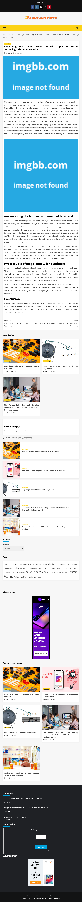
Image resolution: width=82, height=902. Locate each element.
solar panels (65, 572)
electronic (20, 567)
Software (24, 468)
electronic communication (34, 568)
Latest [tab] (7, 437)
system (73, 571)
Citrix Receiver (23, 564)
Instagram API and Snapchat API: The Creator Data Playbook (43, 471)
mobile (66, 568)
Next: (60, 323)
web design (32, 577)
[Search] (77, 28)
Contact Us (30, 896)
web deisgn (23, 577)
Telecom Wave (7, 34)
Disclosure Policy (42, 896)
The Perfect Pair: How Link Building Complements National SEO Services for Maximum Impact (21, 407)
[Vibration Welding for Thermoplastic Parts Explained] (21, 351)
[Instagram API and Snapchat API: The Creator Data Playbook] (11, 469)
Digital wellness (8, 568)
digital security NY (61, 564)
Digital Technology (72, 564)
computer (31, 564)
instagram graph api (56, 568)
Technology (19, 34)
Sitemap (53, 896)
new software (73, 568)
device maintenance (41, 564)
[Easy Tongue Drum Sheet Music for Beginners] (61, 351)
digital (51, 564)
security (30, 571)
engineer (46, 568)
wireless (38, 577)
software (41, 571)
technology (11, 576)
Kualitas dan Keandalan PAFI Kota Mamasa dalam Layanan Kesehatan (21, 774)
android (6, 564)
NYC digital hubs (20, 572)
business (14, 564)
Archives (6, 544)
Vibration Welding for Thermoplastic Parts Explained (21, 367)
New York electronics (9, 572)
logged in (17, 431)
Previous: (22, 323)
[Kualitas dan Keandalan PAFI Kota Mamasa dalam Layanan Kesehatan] (11, 527)
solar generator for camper (54, 572)
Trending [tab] (27, 437)
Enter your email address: (41, 830)
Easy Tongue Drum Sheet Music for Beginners (60, 367)
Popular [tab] (17, 437)
